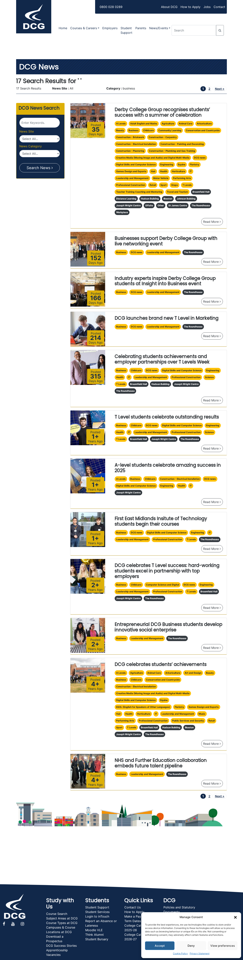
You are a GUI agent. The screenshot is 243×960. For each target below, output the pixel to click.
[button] (235, 917)
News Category (30, 146)
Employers (110, 28)
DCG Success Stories (61, 945)
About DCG (169, 7)
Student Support (126, 30)
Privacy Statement (199, 953)
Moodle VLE (94, 930)
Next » (219, 89)
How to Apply (190, 7)
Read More (213, 222)
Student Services (97, 912)
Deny (191, 945)
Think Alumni (94, 934)
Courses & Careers (83, 28)
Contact (219, 7)
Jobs (207, 7)
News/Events (158, 28)
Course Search (56, 914)
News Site (26, 131)
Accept (160, 945)
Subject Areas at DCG (62, 918)
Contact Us (132, 907)
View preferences (222, 945)
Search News (39, 168)
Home (63, 28)
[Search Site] (220, 30)
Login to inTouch (97, 916)
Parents (140, 28)
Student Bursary (96, 939)
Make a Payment (136, 916)
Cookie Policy (180, 953)
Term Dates (132, 921)
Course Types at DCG (61, 923)
